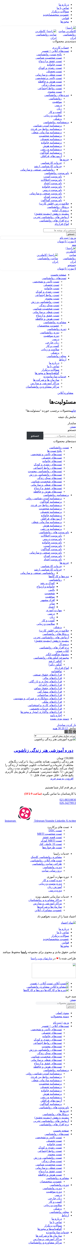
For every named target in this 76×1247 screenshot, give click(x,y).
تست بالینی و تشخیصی (48, 78)
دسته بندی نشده (59, 718)
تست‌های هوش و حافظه (47, 491)
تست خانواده (54, 64)
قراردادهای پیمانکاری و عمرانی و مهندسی (37, 698)
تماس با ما (53, 366)
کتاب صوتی (62, 650)
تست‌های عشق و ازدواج (48, 488)
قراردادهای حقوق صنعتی (47, 674)
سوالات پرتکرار (50, 369)
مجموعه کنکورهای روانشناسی (51, 657)
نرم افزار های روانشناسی (54, 647)
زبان (59, 108)
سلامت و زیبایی (53, 115)
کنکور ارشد (55, 661)
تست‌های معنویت (52, 1046)
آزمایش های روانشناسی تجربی (51, 637)
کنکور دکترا (55, 664)
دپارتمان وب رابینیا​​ (41, 958)
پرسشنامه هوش (52, 145)
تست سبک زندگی (52, 84)
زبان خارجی (52, 342)
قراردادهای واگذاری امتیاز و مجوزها (41, 711)
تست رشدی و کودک (50, 67)
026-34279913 (68, 802)
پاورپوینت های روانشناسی (54, 532)
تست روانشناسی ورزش (45, 301)
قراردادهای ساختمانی (49, 694)
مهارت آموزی (54, 610)
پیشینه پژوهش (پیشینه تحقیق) (51, 640)
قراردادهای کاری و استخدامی (45, 705)
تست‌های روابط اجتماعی (47, 467)
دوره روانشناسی (49, 332)
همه (55, 728)
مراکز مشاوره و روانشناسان (42, 386)
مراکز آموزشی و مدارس (44, 383)
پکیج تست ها (54, 450)
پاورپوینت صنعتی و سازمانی (45, 193)
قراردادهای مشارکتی (49, 691)
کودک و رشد (47, 583)
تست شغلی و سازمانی (48, 74)
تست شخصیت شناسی (49, 57)
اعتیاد (51, 606)
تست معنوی (55, 91)
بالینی (51, 589)
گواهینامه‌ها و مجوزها (47, 373)
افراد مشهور (47, 600)
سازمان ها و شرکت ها (46, 379)
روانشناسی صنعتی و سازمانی (37, 169)
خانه (73, 410)
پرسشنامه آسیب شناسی (47, 125)
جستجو (72, 429)
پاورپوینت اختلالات (51, 179)
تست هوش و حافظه (50, 81)
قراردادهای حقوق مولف (48, 688)
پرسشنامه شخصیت (50, 135)
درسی (58, 105)
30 (59, 728)
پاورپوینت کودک (53, 196)
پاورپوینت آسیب (52, 176)
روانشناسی (55, 98)
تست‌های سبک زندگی (49, 477)
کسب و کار (55, 111)
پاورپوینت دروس (52, 189)
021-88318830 (68, 799)
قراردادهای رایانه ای (50, 684)
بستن (73, 426)
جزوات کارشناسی (51, 162)
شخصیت (50, 593)
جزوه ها (64, 562)
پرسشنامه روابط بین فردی (46, 128)
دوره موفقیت (51, 335)
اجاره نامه (56, 715)
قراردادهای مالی (52, 678)
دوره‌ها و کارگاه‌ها (59, 576)
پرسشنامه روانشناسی (56, 494)
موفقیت (57, 101)
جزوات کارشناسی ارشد (48, 166)
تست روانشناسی (59, 447)
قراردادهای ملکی (52, 701)
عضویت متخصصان (48, 325)
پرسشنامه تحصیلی (51, 139)
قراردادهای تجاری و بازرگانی (45, 681)
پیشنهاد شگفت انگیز (57, 654)
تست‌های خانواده (52, 461)
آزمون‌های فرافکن (51, 156)
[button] (61, 778)
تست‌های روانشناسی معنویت (45, 471)
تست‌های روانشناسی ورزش (45, 474)
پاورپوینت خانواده (52, 186)
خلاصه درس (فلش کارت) (54, 630)
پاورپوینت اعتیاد (53, 183)
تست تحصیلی (54, 71)
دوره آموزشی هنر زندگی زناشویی (43, 750)
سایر (52, 603)
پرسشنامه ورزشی (51, 149)
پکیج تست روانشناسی (49, 54)
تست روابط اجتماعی (50, 88)
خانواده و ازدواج (46, 586)
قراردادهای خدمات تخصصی (46, 708)
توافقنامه (56, 671)
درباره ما (54, 362)
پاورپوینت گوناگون (51, 200)
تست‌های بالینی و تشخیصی (46, 454)
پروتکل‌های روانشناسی (55, 633)
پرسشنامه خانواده (51, 142)
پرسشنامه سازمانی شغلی (46, 132)
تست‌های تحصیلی (52, 457)
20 (62, 728)
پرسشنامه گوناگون (51, 152)
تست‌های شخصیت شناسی (46, 481)
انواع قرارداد (62, 667)
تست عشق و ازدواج (50, 61)
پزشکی (57, 118)
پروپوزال (64, 644)
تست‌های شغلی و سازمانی (46, 484)
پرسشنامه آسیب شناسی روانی (44, 498)
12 (66, 728)
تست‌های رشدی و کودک (48, 464)
